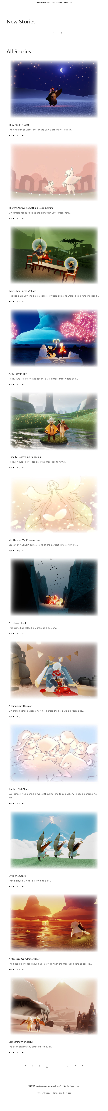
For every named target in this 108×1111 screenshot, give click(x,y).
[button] (8, 9)
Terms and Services (62, 1093)
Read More (14, 135)
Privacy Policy (43, 1093)
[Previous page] (47, 33)
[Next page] (82, 1066)
